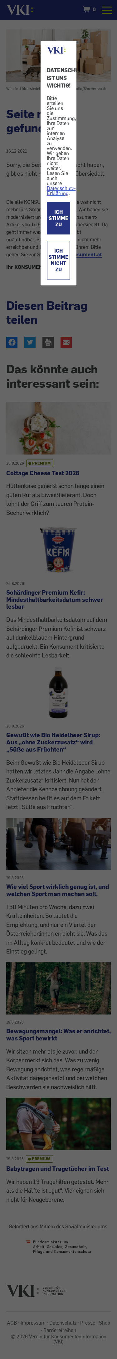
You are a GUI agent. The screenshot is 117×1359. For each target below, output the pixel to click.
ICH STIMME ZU (58, 218)
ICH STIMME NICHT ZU (58, 260)
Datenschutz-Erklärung (61, 190)
